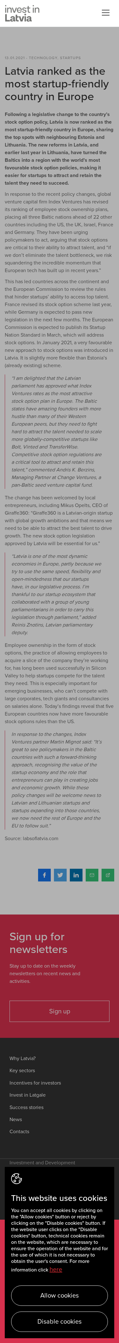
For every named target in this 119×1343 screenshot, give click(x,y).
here (56, 1269)
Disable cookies (59, 1322)
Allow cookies (59, 1295)
